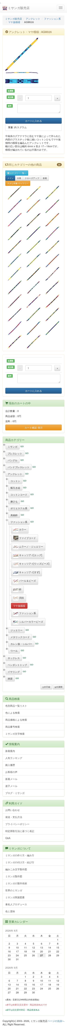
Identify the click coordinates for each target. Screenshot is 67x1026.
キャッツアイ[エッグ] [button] (30, 555)
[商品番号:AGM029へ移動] (14, 287)
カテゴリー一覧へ (17, 172)
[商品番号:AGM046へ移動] (52, 247)
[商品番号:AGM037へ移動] (14, 260)
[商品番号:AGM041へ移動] (33, 260)
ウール (14, 650)
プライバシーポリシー (17, 824)
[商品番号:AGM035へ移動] (14, 219)
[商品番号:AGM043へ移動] (33, 206)
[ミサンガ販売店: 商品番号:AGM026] (33, 54)
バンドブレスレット (18, 467)
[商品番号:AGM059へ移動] (33, 274)
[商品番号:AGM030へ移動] (52, 287)
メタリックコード (20, 637)
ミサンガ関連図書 (15, 897)
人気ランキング (13, 758)
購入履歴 (10, 765)
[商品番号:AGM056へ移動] (33, 301)
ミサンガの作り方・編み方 (19, 855)
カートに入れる (33, 120)
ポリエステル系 (18, 508)
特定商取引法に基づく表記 (19, 831)
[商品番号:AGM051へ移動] (52, 314)
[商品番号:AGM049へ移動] (52, 206)
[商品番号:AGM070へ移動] (33, 341)
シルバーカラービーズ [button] (30, 621)
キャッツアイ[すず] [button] (29, 572)
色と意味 (10, 911)
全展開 (59, 686)
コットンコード (18, 494)
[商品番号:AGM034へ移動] (14, 247)
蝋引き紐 (15, 487)
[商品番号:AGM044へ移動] (52, 301)
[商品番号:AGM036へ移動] (14, 328)
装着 (45, 178)
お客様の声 (11, 772)
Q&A (7, 838)
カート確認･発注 (34, 427)
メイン (10, 178)
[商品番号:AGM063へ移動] (14, 341)
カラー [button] (22, 529)
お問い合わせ (12, 810)
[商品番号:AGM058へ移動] (14, 274)
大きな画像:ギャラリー (17, 183)
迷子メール (11, 786)
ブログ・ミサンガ (15, 793)
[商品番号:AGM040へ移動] (52, 192)
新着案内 (10, 751)
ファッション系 (52, 18)
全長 (19, 178)
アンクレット (33, 18)
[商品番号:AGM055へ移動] (33, 328)
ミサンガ (12, 446)
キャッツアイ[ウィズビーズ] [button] (33, 563)
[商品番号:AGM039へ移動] (52, 219)
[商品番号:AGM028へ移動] (14, 192)
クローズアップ (32, 178)
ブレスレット (15, 453)
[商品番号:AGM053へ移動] (33, 219)
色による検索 (12, 712)
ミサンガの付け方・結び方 (19, 862)
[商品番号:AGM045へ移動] (14, 314)
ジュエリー (16, 630)
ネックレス (14, 658)
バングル (12, 460)
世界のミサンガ (13, 890)
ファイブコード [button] (27, 538)
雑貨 (10, 678)
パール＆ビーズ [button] (27, 580)
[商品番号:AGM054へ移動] (33, 247)
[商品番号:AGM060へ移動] (52, 274)
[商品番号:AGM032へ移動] (33, 314)
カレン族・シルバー (21, 644)
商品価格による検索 (16, 719)
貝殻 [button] (21, 597)
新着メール (11, 779)
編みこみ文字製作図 (16, 869)
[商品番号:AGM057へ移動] (52, 260)
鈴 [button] (19, 589)
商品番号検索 (12, 726)
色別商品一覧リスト (16, 705)
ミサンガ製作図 (13, 876)
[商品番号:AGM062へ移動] (52, 328)
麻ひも (14, 501)
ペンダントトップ (17, 665)
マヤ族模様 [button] (19, 605)
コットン (15, 481)
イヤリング (14, 671)
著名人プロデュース (16, 904)
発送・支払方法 (13, 817)
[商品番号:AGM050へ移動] (33, 233)
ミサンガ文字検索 (15, 733)
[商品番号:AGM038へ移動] (14, 301)
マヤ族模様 (14, 22)
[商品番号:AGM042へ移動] (14, 206)
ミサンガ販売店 (18, 7)
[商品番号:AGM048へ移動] (14, 233)
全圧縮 (47, 686)
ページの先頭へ (56, 1021)
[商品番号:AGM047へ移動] (33, 192)
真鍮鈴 (14, 515)
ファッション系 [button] (27, 613)
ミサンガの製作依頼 (16, 883)
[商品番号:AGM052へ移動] (52, 233)
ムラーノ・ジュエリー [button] (30, 546)
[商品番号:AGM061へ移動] (33, 287)
